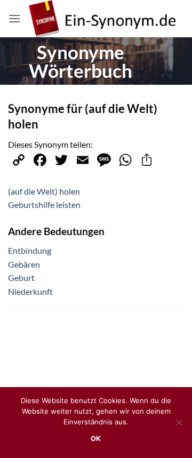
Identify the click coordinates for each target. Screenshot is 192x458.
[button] (14, 18)
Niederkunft (30, 291)
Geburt (21, 277)
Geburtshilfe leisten (44, 204)
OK (96, 439)
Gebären (24, 264)
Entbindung (29, 250)
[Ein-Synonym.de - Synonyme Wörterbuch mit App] (102, 18)
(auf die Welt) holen (44, 191)
